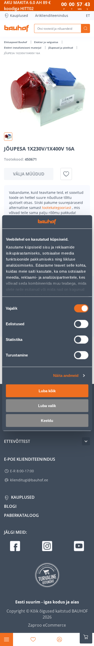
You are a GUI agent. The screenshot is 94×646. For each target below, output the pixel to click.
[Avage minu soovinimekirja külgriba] (33, 639)
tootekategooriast (57, 207)
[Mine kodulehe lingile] (16, 28)
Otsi (85, 28)
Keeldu (47, 420)
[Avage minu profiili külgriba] (59, 639)
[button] (8, 136)
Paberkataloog (21, 515)
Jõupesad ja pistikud (61, 47)
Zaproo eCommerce (47, 625)
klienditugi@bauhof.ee (29, 480)
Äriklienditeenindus (51, 15)
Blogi (10, 506)
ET (88, 15)
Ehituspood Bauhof (16, 42)
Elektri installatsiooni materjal (23, 47)
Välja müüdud (28, 174)
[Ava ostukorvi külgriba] (85, 636)
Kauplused (19, 15)
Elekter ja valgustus (46, 42)
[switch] (81, 324)
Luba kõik (47, 390)
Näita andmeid (65, 375)
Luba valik (47, 405)
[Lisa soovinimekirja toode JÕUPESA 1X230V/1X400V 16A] (66, 174)
